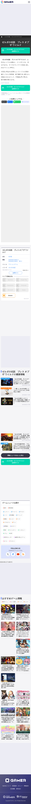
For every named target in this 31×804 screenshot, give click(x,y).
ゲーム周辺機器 (4, 443)
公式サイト (15, 273)
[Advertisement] (15, 19)
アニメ (14, 522)
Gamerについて (6, 786)
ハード (5, 515)
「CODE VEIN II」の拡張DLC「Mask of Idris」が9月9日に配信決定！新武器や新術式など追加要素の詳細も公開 (7, 635)
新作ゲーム (5, 601)
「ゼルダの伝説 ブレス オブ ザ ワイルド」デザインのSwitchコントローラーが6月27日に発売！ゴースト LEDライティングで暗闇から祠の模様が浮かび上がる (22, 382)
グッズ (18, 519)
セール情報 (13, 601)
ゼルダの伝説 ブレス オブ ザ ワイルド (13, 36)
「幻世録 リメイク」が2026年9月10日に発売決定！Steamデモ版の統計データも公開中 (22, 651)
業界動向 (6, 526)
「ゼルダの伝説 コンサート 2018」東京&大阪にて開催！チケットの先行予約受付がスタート (22, 400)
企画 (11, 533)
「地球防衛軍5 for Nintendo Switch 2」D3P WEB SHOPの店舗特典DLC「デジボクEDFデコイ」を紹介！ (8, 617)
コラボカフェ (7, 522)
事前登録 (11, 508)
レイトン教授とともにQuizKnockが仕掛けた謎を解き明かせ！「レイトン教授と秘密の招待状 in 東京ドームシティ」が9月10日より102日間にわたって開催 (22, 721)
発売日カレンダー (8, 537)
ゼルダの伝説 (12, 267)
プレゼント (12, 541)
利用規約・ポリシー (17, 786)
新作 (5, 508)
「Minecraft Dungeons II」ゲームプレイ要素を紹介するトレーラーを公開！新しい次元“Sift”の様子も (23, 737)
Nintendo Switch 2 (14, 259)
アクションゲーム (13, 264)
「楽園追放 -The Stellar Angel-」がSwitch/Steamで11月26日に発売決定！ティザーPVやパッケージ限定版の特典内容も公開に (7, 704)
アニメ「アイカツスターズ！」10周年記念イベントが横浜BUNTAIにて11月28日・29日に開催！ (7, 737)
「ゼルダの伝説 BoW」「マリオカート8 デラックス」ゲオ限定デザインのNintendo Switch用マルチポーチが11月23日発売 (22, 447)
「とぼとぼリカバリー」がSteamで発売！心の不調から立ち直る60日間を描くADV (7, 685)
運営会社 (18, 789)
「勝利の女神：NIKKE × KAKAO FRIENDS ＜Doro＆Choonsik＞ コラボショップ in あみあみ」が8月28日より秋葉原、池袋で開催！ (23, 669)
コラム (5, 533)
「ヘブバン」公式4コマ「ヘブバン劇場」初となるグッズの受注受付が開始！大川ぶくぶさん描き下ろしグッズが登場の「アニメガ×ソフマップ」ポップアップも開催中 (22, 705)
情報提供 (26, 786)
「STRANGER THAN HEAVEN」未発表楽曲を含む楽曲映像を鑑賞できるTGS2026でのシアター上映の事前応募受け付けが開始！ (7, 669)
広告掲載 (12, 789)
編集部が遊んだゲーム (20, 537)
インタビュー (22, 530)
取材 (5, 530)
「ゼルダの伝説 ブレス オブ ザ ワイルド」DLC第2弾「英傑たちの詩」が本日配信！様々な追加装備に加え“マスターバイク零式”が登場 (22, 437)
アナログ (22, 511)
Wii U (20, 261)
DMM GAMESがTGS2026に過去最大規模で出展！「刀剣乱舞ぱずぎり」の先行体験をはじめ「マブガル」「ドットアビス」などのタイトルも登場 (8, 721)
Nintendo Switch (13, 261)
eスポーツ (13, 526)
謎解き (5, 519)
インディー (6, 511)
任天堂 (10, 256)
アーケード (14, 511)
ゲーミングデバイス (5, 378)
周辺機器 (12, 515)
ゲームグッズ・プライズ (6, 388)
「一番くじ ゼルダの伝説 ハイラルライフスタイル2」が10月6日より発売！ (21, 390)
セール (5, 541)
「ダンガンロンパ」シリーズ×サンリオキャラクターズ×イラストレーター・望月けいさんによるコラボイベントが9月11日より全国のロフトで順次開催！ (22, 636)
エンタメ (12, 519)
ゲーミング (19, 515)
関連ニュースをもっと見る (15, 455)
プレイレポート (12, 530)
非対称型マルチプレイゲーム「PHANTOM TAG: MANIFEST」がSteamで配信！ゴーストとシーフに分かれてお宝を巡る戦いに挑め (22, 618)
